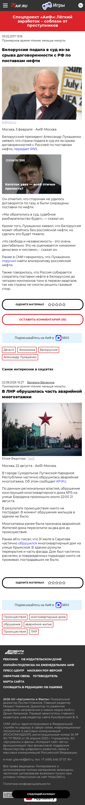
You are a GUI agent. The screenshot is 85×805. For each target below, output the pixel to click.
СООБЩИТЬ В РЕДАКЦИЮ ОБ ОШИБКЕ (32, 687)
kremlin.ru (9, 122)
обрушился (27, 543)
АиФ (31, 458)
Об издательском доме (41, 659)
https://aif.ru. (56, 777)
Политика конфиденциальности (26, 784)
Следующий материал (41, 794)
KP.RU (61, 481)
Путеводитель (45, 676)
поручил (9, 261)
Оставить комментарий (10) (42, 319)
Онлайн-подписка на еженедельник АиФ (38, 665)
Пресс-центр (13, 670)
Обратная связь (16, 676)
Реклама (10, 659)
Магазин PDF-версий (44, 670)
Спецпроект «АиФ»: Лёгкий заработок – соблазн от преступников (42, 21)
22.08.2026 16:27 (13, 382)
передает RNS (25, 149)
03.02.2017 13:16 (12, 36)
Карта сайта (13, 681)
